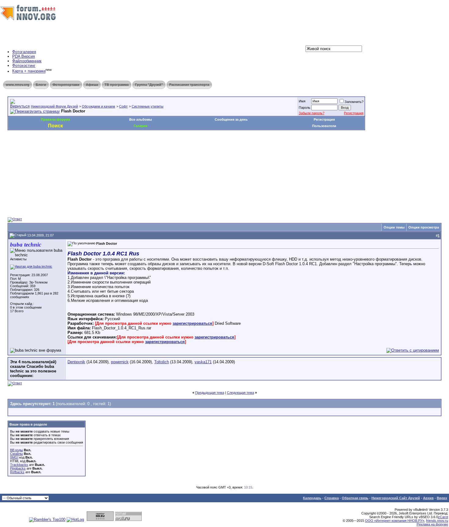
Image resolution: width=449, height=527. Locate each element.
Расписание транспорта (189, 84)
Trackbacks (19, 465)
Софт (123, 106)
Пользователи (324, 126)
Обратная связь (355, 498)
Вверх (442, 498)
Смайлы (16, 454)
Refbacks (17, 472)
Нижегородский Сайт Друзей (395, 498)
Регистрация (353, 113)
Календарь (312, 498)
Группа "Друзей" (149, 84)
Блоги (41, 84)
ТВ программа (116, 84)
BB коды (16, 450)
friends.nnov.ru (437, 520)
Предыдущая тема (209, 392)
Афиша (92, 84)
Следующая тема (240, 392)
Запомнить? (354, 102)
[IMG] (14, 457)
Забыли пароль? (311, 113)
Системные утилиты (147, 106)
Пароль (304, 107)
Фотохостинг (23, 65)
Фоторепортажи (66, 84)
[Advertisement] (119, 148)
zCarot (443, 517)
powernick (120, 362)
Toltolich (161, 362)
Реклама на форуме (432, 524)
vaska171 (203, 362)
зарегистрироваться (192, 323)
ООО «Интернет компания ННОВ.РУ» (394, 520)
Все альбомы (140, 119)
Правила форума (55, 119)
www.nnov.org (17, 84)
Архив (428, 498)
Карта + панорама (29, 71)
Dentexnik (76, 362)
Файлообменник (27, 61)
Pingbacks (18, 468)
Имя (302, 101)
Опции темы (394, 227)
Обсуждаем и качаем (98, 106)
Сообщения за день (231, 119)
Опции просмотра (423, 227)
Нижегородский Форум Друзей (54, 106)
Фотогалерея (24, 51)
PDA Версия (23, 56)
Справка (331, 498)
